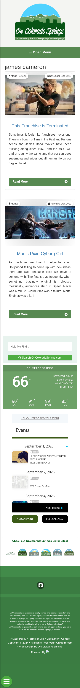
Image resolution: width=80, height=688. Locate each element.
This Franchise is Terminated (40, 125)
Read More (20, 181)
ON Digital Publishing (50, 646)
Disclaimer (53, 638)
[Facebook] (40, 585)
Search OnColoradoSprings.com (41, 357)
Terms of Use (36, 638)
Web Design (26, 646)
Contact (65, 638)
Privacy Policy (18, 638)
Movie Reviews (18, 76)
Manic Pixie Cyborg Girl (40, 253)
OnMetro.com (64, 642)
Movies (14, 203)
